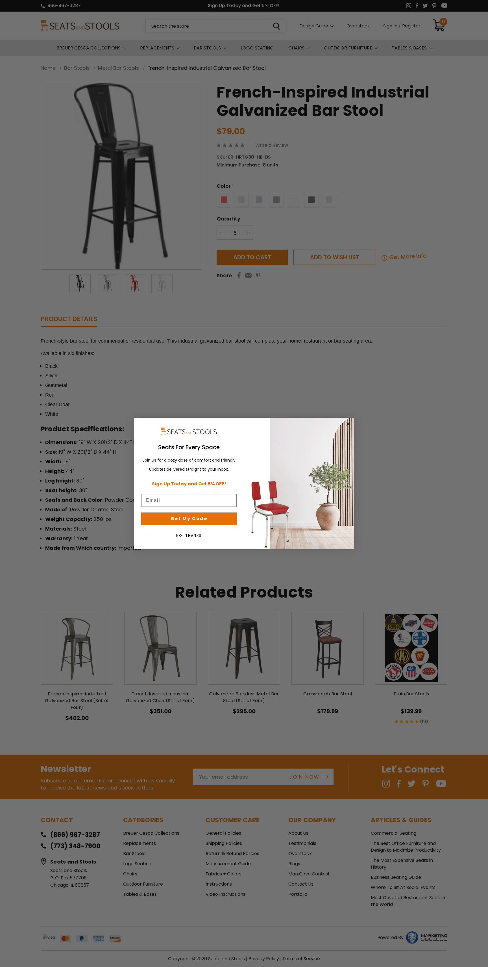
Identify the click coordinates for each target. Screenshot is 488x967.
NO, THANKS (189, 535)
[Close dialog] (348, 424)
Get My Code (189, 518)
